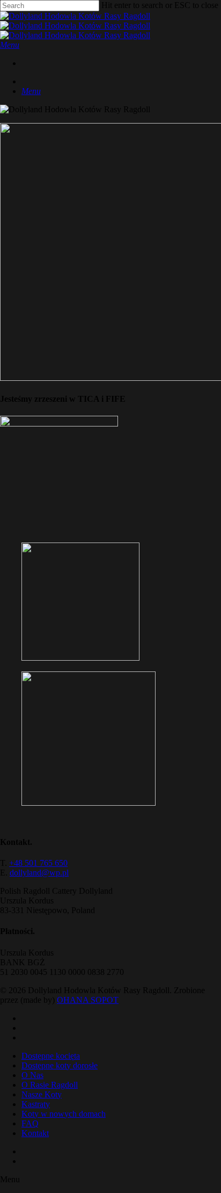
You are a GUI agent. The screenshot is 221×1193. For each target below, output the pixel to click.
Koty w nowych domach (63, 1113)
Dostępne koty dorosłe (59, 1065)
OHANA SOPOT (88, 999)
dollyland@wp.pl (39, 872)
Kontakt (35, 1133)
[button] (9, 44)
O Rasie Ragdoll (49, 1084)
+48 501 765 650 (38, 862)
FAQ (30, 1123)
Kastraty (35, 1104)
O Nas (32, 1075)
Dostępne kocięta (50, 1055)
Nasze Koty (41, 1094)
